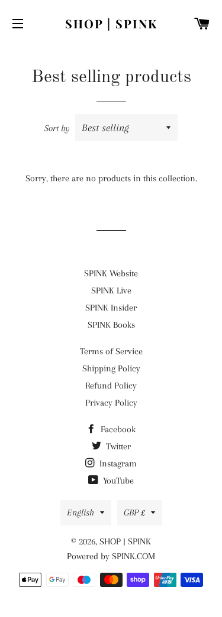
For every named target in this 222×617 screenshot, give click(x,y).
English (80, 512)
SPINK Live (111, 290)
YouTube (117, 480)
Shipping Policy (111, 368)
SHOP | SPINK (111, 23)
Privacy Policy (111, 402)
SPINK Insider (111, 307)
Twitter (117, 446)
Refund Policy (111, 385)
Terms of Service (111, 351)
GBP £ (134, 512)
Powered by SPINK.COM (111, 556)
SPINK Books (111, 324)
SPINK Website (111, 273)
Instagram (117, 463)
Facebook (117, 429)
